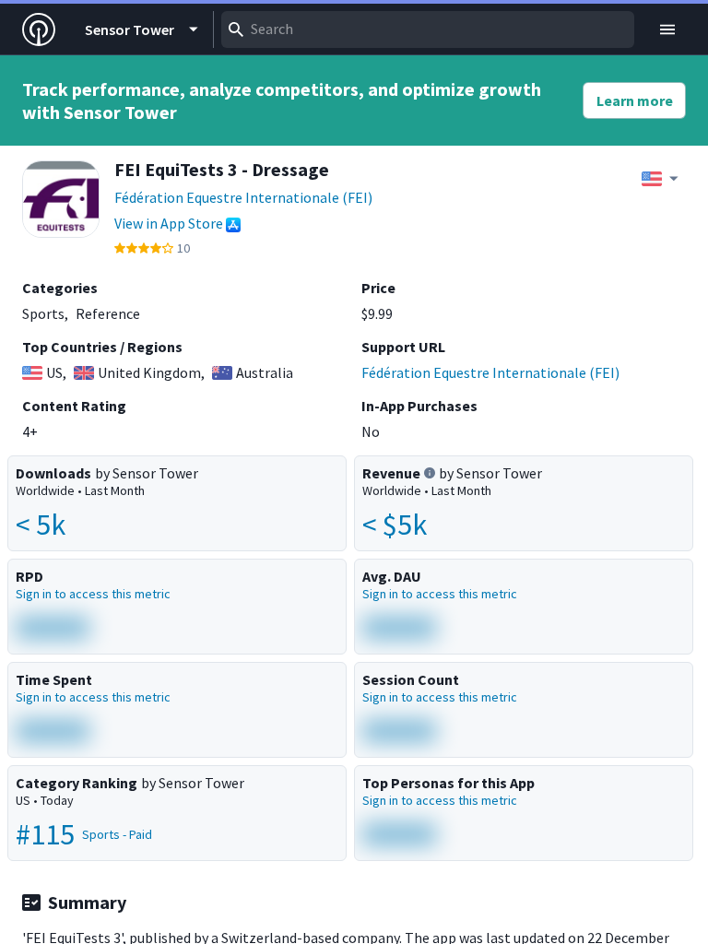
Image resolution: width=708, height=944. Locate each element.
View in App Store (168, 223)
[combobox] (427, 29)
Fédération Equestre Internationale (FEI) (243, 197)
